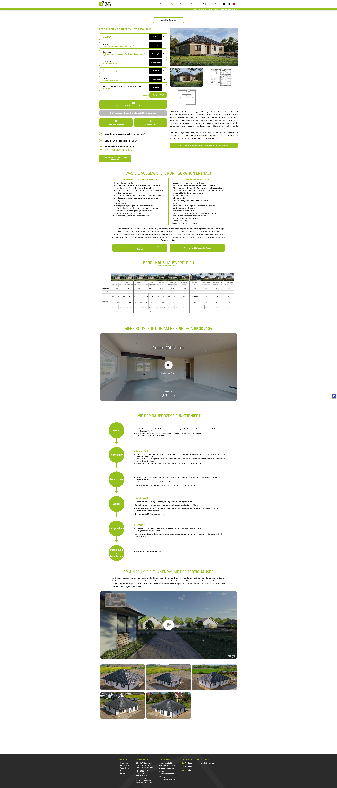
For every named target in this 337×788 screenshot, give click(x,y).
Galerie (210, 4)
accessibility (334, 396)
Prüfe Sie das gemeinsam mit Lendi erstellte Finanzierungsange (133, 113)
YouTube (188, 770)
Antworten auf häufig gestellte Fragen (197, 248)
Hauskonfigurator (171, 4)
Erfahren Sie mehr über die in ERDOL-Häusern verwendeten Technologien (140, 248)
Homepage (124, 763)
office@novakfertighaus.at (229, 9)
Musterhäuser (195, 4)
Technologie (184, 4)
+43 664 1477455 (213, 9)
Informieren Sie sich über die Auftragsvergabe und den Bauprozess (204, 145)
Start (161, 4)
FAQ (204, 4)
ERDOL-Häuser (125, 765)
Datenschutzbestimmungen (208, 763)
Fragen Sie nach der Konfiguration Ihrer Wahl (115, 158)
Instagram (188, 766)
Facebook (188, 763)
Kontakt (217, 4)
